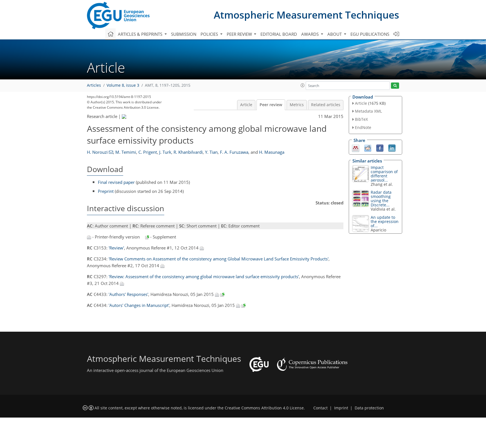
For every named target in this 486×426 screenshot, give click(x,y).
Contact (320, 408)
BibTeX (361, 119)
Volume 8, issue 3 (123, 85)
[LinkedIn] (392, 147)
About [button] (335, 34)
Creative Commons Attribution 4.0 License (264, 408)
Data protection (369, 408)
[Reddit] (368, 147)
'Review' (116, 248)
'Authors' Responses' (128, 294)
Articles (94, 85)
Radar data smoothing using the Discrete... (381, 198)
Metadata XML (368, 111)
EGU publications (369, 34)
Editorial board (278, 34)
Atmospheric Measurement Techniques (306, 14)
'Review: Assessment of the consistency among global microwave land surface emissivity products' (204, 276)
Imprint (341, 408)
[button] (303, 85)
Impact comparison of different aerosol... (384, 174)
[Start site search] (395, 85)
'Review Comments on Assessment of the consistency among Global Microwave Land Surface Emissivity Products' (218, 259)
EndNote (363, 127)
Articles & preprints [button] (140, 34)
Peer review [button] (240, 34)
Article (246, 104)
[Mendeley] (355, 147)
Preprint (106, 191)
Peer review (271, 104)
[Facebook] (380, 147)
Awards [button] (310, 34)
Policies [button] (210, 34)
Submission (183, 34)
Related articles (325, 104)
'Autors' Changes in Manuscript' (139, 305)
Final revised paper (116, 182)
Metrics (297, 104)
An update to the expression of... (385, 221)
